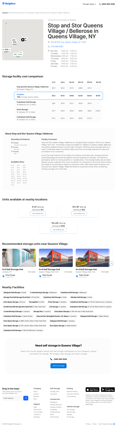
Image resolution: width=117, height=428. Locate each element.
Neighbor (5, 13)
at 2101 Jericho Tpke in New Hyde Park (25, 326)
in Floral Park (21, 297)
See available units (37, 213)
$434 (89, 96)
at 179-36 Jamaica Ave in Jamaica (91, 302)
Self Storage (14, 13)
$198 (72, 96)
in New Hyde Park (24, 307)
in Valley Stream (18, 316)
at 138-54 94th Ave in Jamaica (23, 330)
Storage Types (88, 4)
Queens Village (34, 13)
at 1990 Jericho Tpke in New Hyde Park (25, 321)
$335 (80, 96)
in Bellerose (43, 292)
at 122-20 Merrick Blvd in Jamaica (90, 307)
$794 (98, 96)
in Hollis (15, 292)
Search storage (58, 366)
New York (24, 13)
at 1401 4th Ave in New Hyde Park (74, 311)
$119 (63, 96)
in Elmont (14, 302)
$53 (53, 96)
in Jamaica (57, 302)
